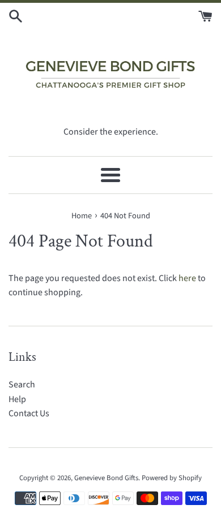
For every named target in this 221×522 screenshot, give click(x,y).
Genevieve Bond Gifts (106, 478)
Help (17, 399)
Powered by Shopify (172, 478)
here (187, 278)
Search (21, 384)
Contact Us (28, 413)
